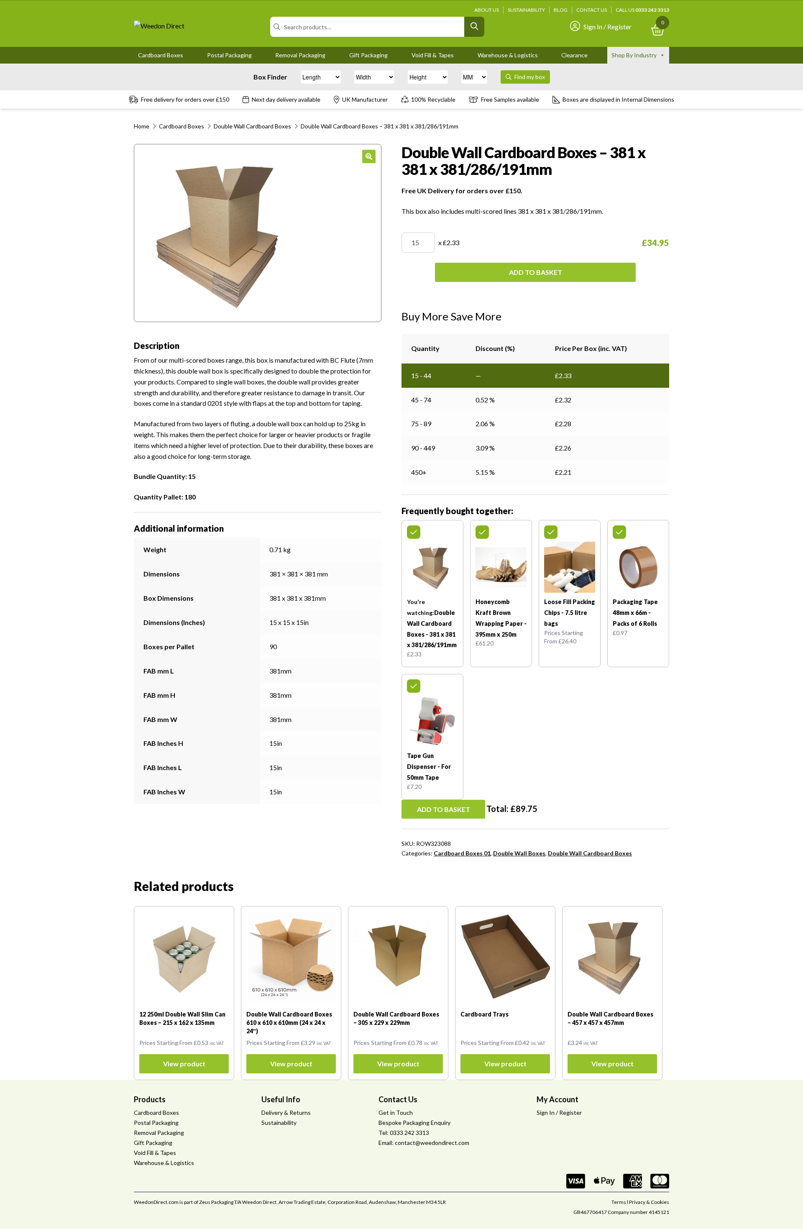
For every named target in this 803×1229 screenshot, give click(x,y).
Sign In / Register (607, 27)
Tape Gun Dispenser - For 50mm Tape (429, 766)
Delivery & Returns (286, 1112)
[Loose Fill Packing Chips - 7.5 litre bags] (569, 567)
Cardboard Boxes (160, 55)
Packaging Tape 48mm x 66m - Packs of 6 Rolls (635, 612)
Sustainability (526, 10)
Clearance (574, 55)
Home (141, 126)
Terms (618, 1202)
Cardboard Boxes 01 (462, 853)
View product (184, 1064)
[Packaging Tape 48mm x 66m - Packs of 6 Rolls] (638, 567)
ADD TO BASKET (443, 809)
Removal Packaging (300, 55)
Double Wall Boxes (519, 853)
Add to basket (535, 272)
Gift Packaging (368, 55)
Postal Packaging (229, 55)
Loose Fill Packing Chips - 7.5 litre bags (569, 612)
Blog (561, 10)
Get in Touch (395, 1112)
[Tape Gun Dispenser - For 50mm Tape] (432, 721)
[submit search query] (474, 27)
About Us (486, 10)
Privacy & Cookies (649, 1202)
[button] (369, 156)
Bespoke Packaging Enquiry (414, 1122)
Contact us (591, 10)
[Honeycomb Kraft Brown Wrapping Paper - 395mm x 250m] (501, 567)
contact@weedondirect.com (432, 1142)
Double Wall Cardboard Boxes (252, 126)
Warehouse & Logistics (508, 55)
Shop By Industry (634, 55)
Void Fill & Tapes (433, 55)
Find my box (529, 76)
